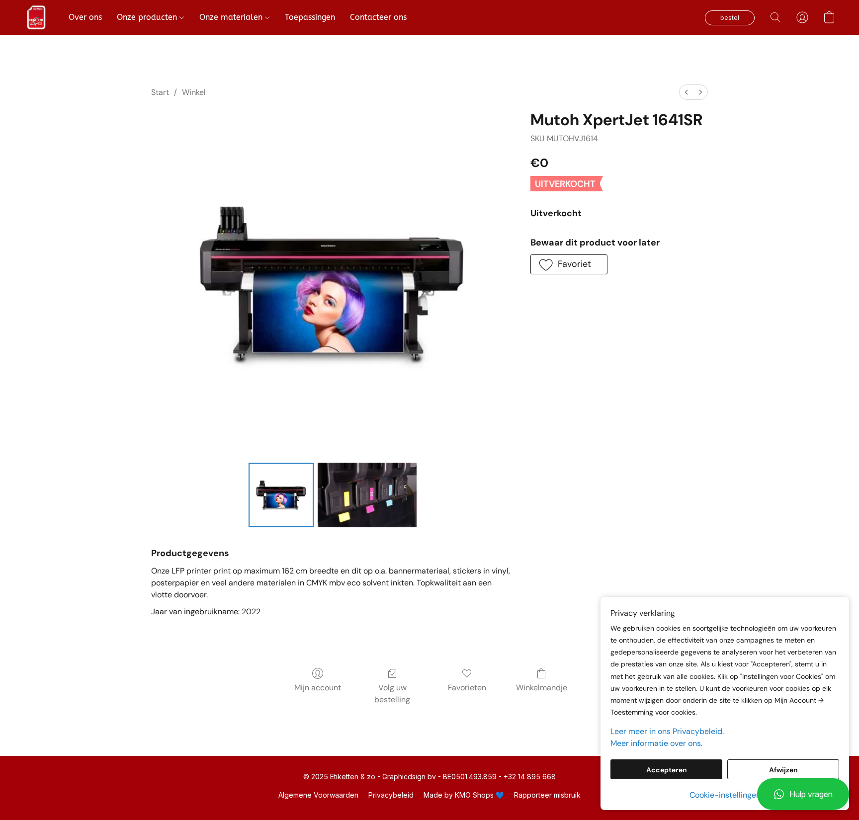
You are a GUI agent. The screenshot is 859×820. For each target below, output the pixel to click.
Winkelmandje (541, 687)
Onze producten (148, 17)
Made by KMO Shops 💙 (464, 795)
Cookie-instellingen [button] (725, 795)
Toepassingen (310, 17)
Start (160, 92)
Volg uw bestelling (392, 693)
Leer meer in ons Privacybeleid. (667, 731)
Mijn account (317, 687)
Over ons (85, 17)
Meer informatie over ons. (656, 743)
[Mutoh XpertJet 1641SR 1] (367, 495)
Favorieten (467, 687)
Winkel (194, 92)
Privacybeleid (391, 795)
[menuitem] (686, 92)
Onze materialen (232, 17)
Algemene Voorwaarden (318, 795)
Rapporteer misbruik (547, 795)
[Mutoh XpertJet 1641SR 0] (281, 495)
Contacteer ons (378, 17)
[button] (803, 794)
